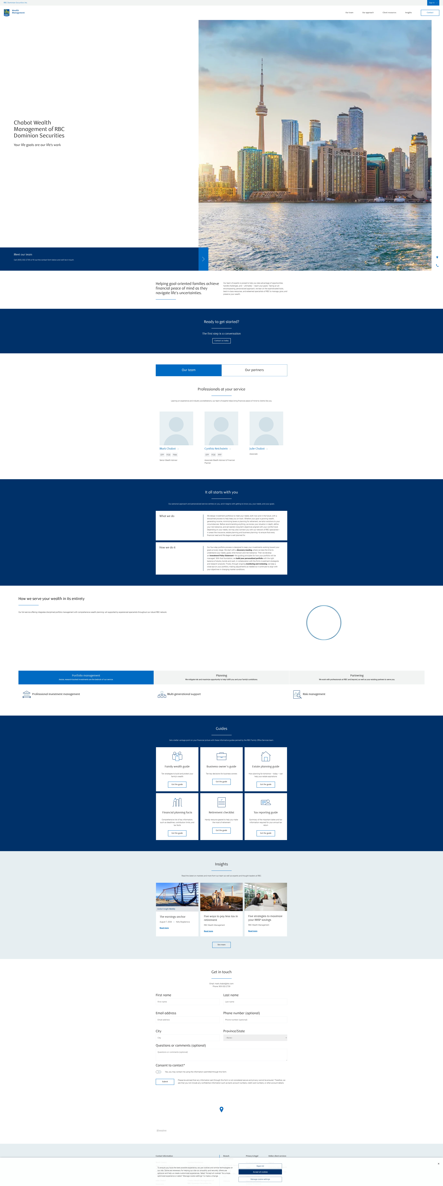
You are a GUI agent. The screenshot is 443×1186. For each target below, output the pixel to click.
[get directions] (221, 1109)
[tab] (86, 677)
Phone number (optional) (241, 1013)
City (158, 1031)
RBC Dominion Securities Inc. (16, 3)
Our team (349, 13)
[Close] (438, 1163)
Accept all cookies (260, 1172)
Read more (164, 928)
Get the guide (177, 785)
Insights (408, 13)
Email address (166, 1013)
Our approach (368, 13)
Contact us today (221, 341)
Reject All (260, 1166)
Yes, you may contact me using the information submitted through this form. (196, 1072)
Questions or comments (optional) (181, 1045)
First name (163, 995)
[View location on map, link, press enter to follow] (221, 1112)
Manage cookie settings (260, 1179)
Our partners (254, 370)
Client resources (389, 13)
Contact (430, 13)
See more (222, 945)
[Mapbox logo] (161, 1130)
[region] (221, 1112)
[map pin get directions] (221, 1109)
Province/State (234, 1031)
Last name (231, 995)
